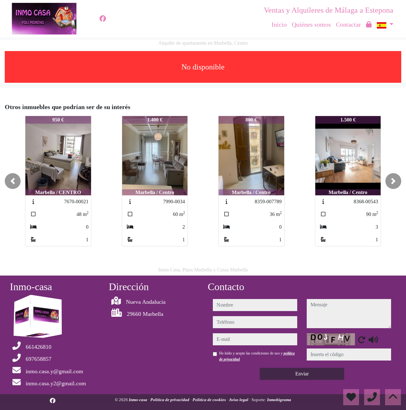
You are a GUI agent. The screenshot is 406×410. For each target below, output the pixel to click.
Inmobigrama (279, 399)
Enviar (302, 373)
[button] (13, 181)
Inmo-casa (138, 399)
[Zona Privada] (368, 24)
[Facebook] (103, 18)
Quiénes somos (311, 24)
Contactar (348, 24)
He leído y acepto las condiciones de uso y (257, 356)
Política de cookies (210, 399)
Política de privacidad (170, 399)
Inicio (279, 24)
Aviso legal (239, 399)
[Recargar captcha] (361, 339)
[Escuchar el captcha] (373, 339)
